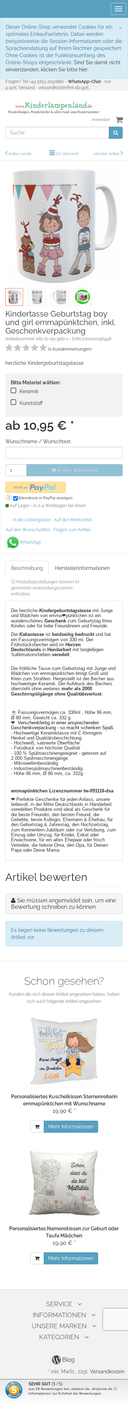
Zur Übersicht (67, 154)
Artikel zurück (20, 154)
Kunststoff (31, 403)
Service (59, 1304)
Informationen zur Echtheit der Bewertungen (64, 1393)
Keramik (29, 391)
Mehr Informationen (71, 1127)
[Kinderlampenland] (53, 108)
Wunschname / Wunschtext (38, 441)
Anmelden (101, 119)
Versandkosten (107, 1371)
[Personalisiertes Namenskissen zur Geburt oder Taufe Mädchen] (64, 1183)
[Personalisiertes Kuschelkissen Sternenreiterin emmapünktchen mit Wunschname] (64, 1051)
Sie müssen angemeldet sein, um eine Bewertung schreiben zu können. (63, 903)
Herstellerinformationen (82, 568)
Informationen (59, 1315)
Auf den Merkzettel (72, 519)
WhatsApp (30, 542)
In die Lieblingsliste (31, 519)
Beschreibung (27, 568)
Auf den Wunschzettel (28, 529)
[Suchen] (116, 133)
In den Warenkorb (77, 470)
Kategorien (59, 1337)
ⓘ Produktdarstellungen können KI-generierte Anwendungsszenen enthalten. (46, 588)
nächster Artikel (107, 154)
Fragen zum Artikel (71, 529)
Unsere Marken (59, 1326)
